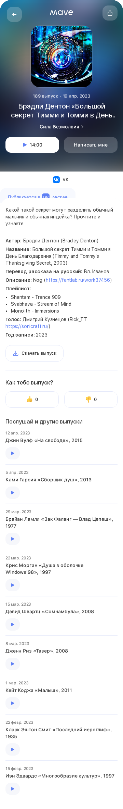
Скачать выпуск (39, 353)
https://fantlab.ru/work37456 (78, 280)
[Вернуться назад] (14, 14)
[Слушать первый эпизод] (12, 453)
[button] (61, 12)
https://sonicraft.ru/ (27, 326)
